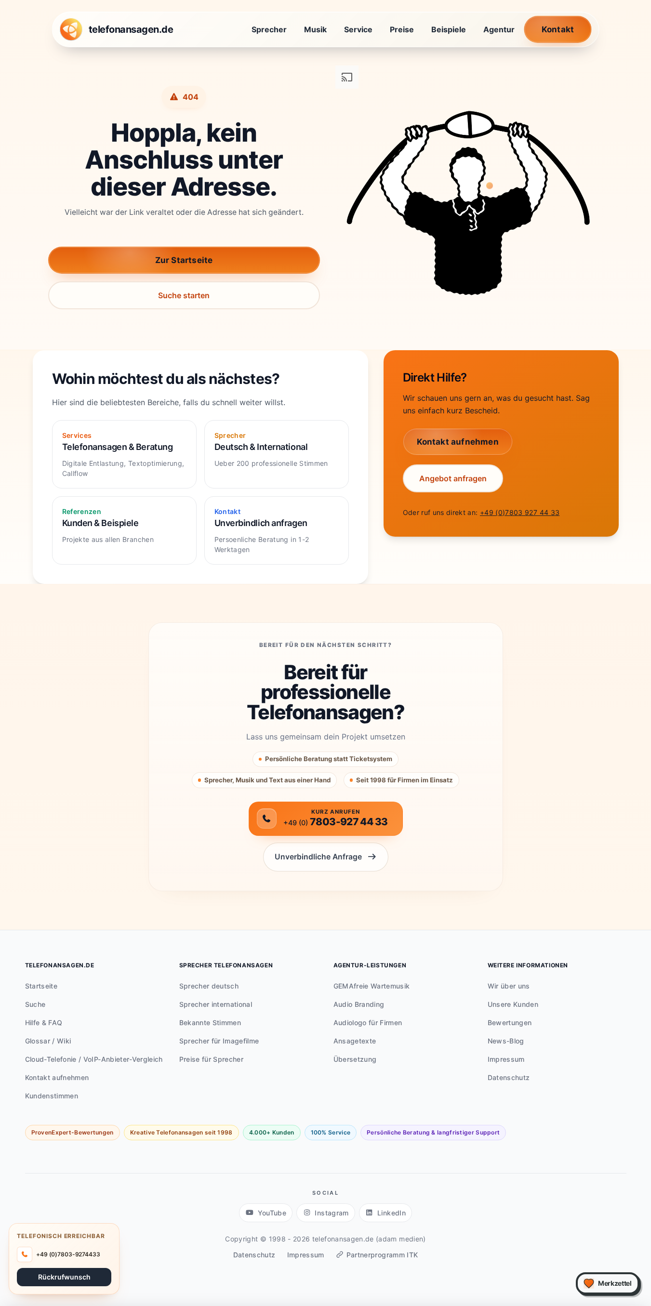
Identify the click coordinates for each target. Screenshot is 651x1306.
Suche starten (184, 295)
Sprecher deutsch (209, 986)
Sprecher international (215, 1004)
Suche (35, 1004)
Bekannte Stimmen (210, 1022)
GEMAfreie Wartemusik (371, 986)
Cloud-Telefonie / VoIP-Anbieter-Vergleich (94, 1059)
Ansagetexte (354, 1041)
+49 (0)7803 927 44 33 (519, 512)
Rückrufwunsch (64, 1276)
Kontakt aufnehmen (57, 1077)
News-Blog (506, 1041)
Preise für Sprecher (211, 1059)
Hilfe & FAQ (44, 1022)
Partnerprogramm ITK (382, 1255)
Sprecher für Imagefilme (219, 1041)
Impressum (506, 1059)
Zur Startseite (184, 260)
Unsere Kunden (513, 1004)
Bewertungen (510, 1022)
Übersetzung (355, 1059)
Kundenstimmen (52, 1096)
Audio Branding (359, 1004)
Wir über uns (509, 986)
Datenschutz (509, 1077)
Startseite (41, 986)
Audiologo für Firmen (367, 1022)
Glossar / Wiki (48, 1041)
